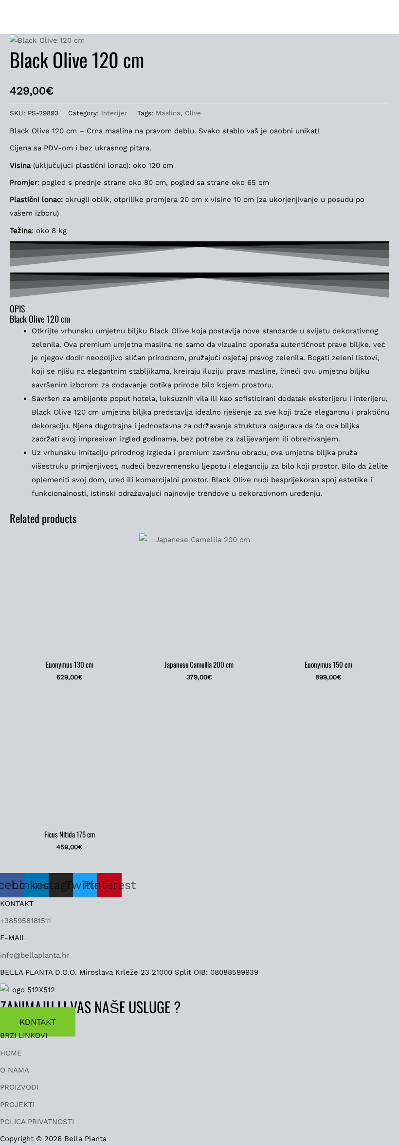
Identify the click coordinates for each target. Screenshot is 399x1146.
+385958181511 (25, 920)
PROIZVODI (19, 1087)
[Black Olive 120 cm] (47, 40)
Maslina (168, 113)
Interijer (114, 113)
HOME (11, 1053)
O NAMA (14, 1070)
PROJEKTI (17, 1104)
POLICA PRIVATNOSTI (37, 1121)
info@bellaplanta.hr (34, 955)
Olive (193, 113)
